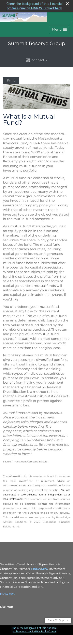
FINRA (35, 569)
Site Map (6, 607)
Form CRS (7, 594)
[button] (59, 29)
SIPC (44, 569)
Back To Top (56, 620)
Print (11, 80)
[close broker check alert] (67, 3)
